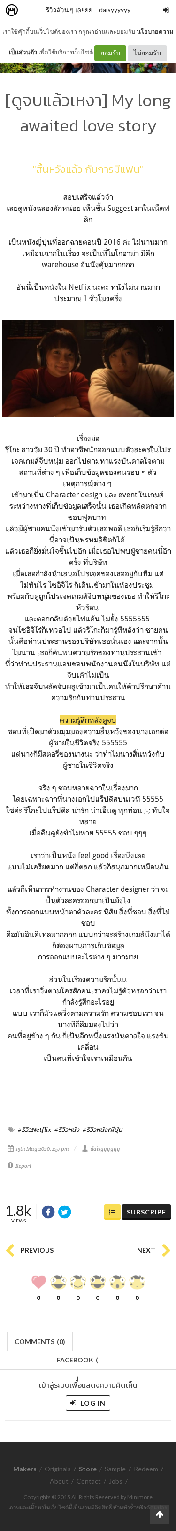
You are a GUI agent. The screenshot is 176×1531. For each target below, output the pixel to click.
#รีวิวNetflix (34, 1129)
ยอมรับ (110, 53)
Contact (89, 1481)
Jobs (115, 1481)
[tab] (40, 1340)
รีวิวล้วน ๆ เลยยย (69, 10)
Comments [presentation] (40, 1341)
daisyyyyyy (114, 10)
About (59, 1481)
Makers (32, 10)
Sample (115, 1469)
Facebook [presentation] (77, 1362)
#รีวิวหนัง (66, 1129)
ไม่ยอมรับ (147, 53)
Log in (92, 1403)
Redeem (146, 1469)
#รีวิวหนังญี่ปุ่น (102, 1129)
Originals (58, 1469)
